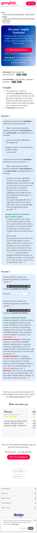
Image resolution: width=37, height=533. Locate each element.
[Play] (8, 286)
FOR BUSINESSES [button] (6, 503)
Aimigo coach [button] (5, 498)
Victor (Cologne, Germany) (12, 414)
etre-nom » (18, 476)
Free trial (31, 3)
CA (25, 74)
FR (20, 74)
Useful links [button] (5, 507)
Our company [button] (5, 488)
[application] (18, 286)
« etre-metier (18, 471)
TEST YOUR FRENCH (18, 50)
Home (3, 12)
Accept (30, 528)
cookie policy (15, 524)
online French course (17, 397)
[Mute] (29, 286)
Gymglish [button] (4, 493)
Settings (23, 528)
